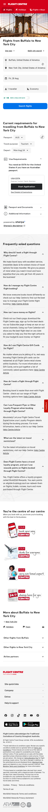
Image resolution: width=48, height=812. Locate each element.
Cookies (6, 785)
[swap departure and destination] (42, 64)
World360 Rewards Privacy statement (18, 798)
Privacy (14, 785)
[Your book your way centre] (24, 531)
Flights (9, 10)
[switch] (27, 98)
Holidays (22, 10)
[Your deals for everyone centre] (24, 552)
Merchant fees (37, 762)
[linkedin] (25, 715)
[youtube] (31, 715)
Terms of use (8, 789)
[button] (14, 89)
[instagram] (12, 715)
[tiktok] (18, 715)
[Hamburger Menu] (5, 4)
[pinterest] (37, 715)
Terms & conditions (26, 785)
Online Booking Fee (31, 758)
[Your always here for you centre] (24, 595)
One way (8, 51)
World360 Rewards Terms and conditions (19, 794)
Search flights (25, 106)
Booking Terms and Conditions (14, 766)
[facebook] (5, 715)
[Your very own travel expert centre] (24, 573)
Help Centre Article (20, 304)
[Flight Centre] (18, 4)
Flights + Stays (39, 10)
